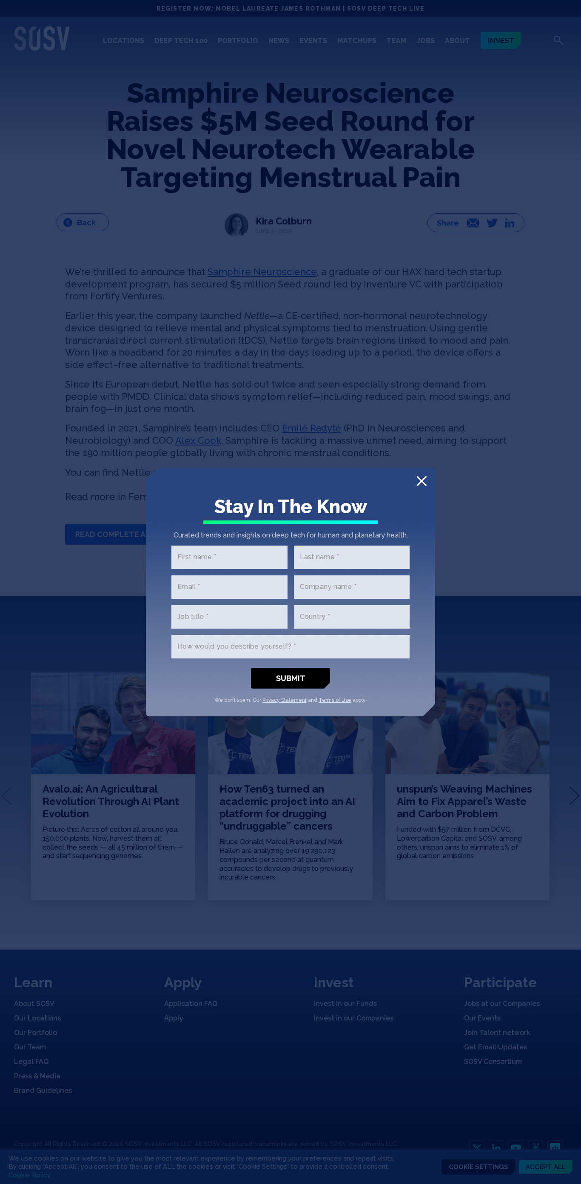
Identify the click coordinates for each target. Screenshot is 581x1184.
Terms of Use (335, 700)
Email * (188, 587)
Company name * (328, 587)
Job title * (192, 617)
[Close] (422, 481)
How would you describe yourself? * (236, 647)
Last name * (319, 557)
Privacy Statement (284, 700)
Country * (315, 617)
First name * (196, 557)
